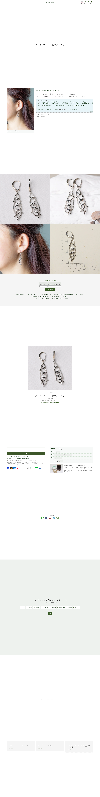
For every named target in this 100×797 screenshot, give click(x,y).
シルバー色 (57, 458)
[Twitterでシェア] (54, 518)
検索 (50, 613)
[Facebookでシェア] (46, 518)
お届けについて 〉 (30, 457)
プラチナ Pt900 (67, 455)
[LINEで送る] (42, 518)
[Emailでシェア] (57, 518)
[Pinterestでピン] (50, 518)
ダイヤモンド (58, 455)
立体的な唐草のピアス (63, 109)
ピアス (57, 452)
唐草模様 (59, 461)
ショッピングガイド (22, 460)
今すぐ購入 (25, 453)
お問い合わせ (43, 296)
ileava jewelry (50, 2)
